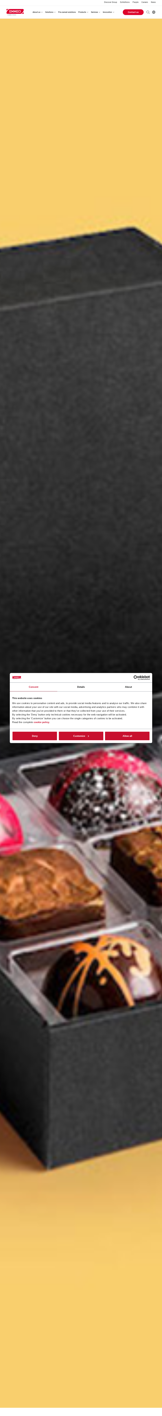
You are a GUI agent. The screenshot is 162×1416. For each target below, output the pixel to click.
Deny (35, 735)
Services (94, 12)
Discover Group (110, 2)
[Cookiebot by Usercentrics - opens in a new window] (136, 677)
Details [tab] (81, 687)
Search (148, 12)
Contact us (133, 12)
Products (82, 12)
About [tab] (128, 687)
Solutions (49, 12)
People (135, 2)
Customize (79, 735)
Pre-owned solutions (67, 12)
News (153, 2)
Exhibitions (125, 2)
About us (36, 12)
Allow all (127, 735)
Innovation (107, 12)
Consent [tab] (33, 687)
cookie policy (41, 722)
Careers (144, 2)
